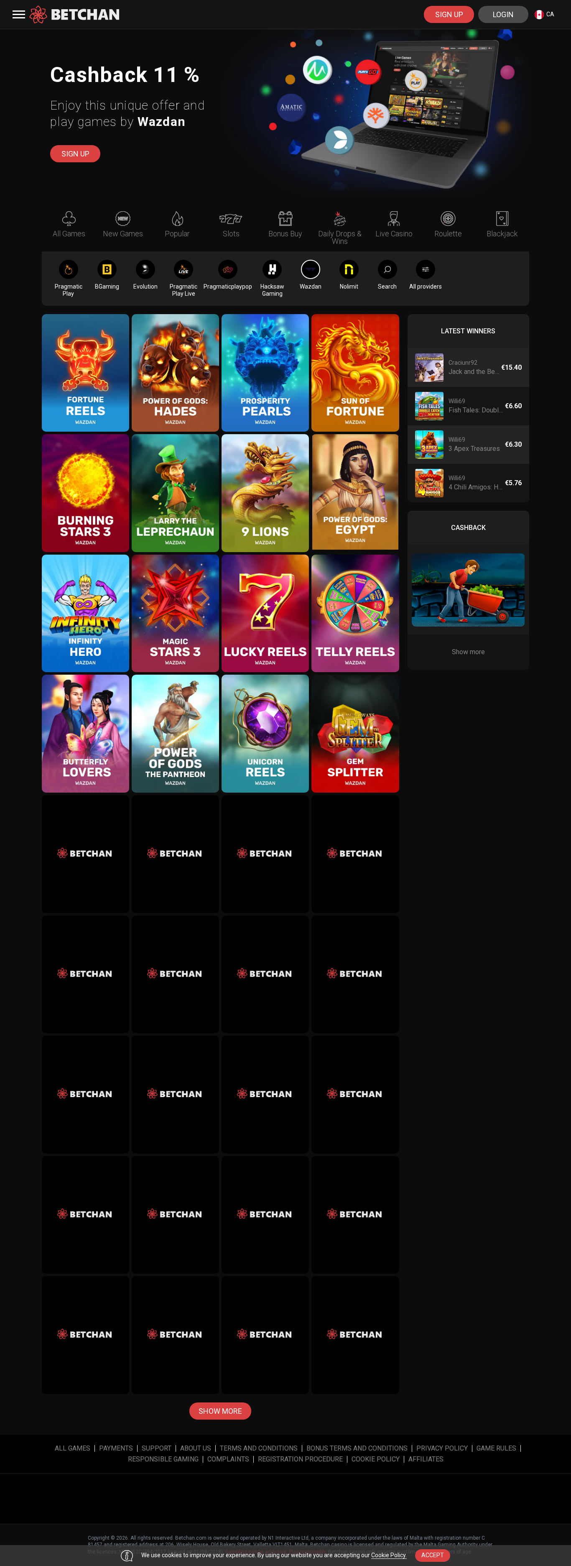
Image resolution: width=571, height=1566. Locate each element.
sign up (449, 14)
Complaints (228, 1459)
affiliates (426, 1459)
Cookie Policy (376, 1459)
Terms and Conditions (259, 1448)
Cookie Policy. (389, 1555)
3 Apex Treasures (474, 449)
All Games (72, 1448)
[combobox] (544, 14)
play (85, 366)
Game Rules (496, 1448)
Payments (116, 1448)
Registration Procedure (300, 1459)
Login (503, 14)
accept (432, 1555)
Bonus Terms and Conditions (357, 1448)
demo (85, 384)
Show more (220, 1411)
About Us (195, 1448)
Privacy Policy (442, 1448)
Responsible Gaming (163, 1459)
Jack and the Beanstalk (474, 372)
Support (156, 1448)
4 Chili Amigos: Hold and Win (476, 487)
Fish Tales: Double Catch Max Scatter (476, 410)
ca (550, 14)
